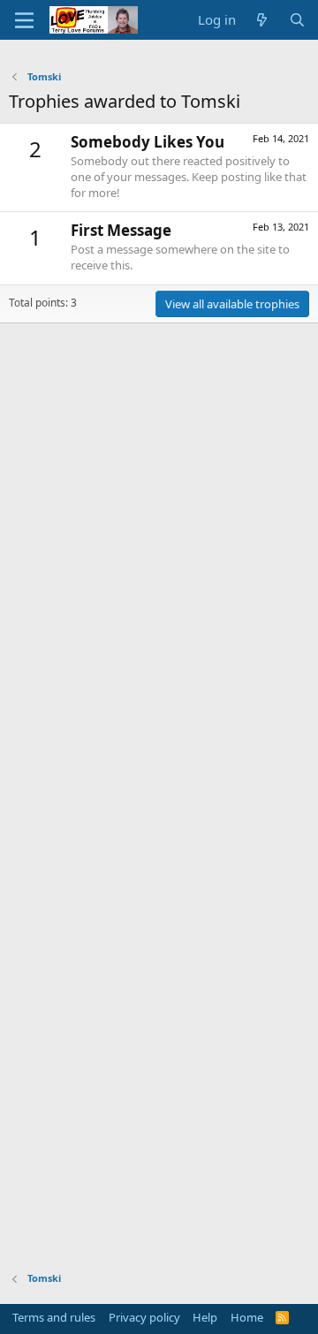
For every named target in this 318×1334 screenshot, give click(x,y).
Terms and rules (53, 1317)
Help (205, 1317)
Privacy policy (144, 1317)
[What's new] (262, 20)
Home (247, 1317)
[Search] (297, 20)
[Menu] (24, 20)
